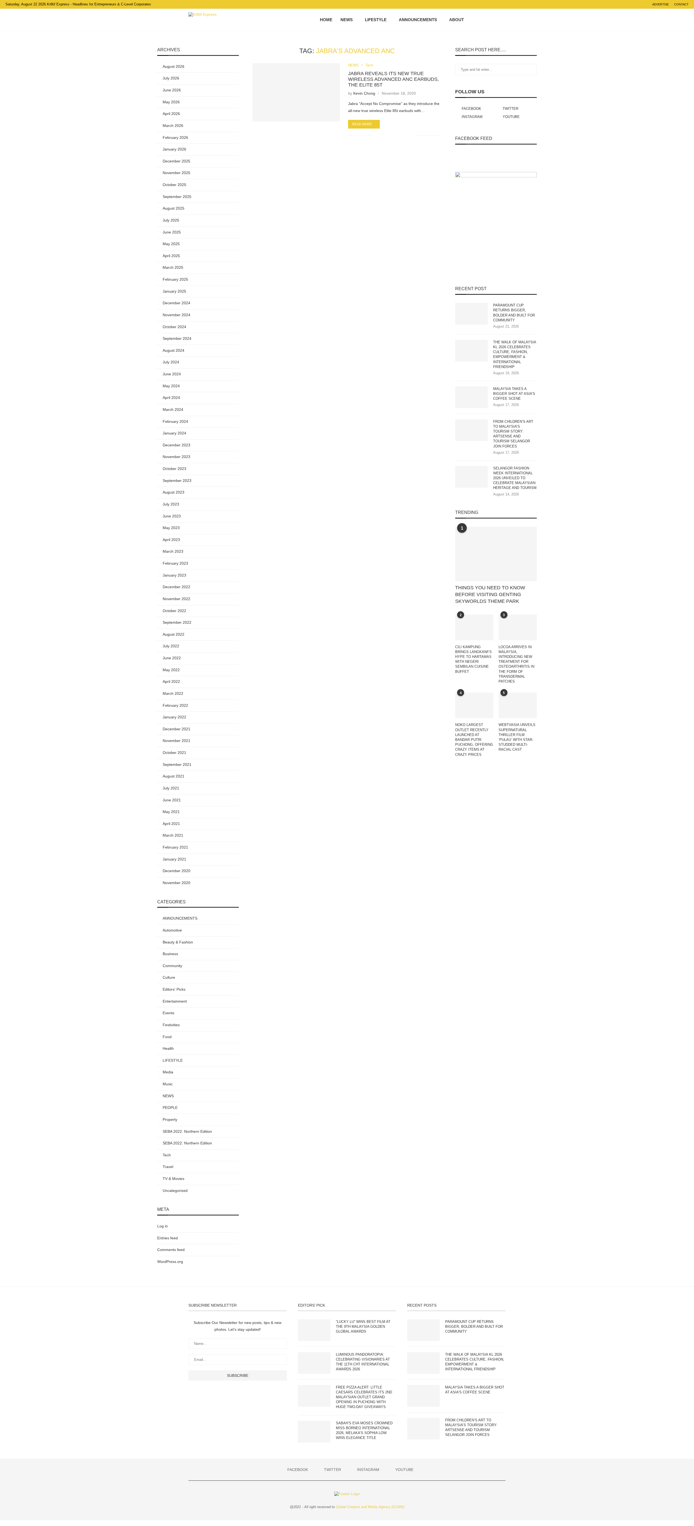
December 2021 (176, 729)
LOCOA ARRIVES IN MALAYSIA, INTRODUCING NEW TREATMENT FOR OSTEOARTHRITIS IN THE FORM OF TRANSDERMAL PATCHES (516, 664)
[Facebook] (477, 20)
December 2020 (176, 871)
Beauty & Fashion (178, 942)
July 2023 (171, 504)
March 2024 (173, 409)
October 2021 (174, 752)
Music (168, 1084)
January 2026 (174, 149)
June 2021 (172, 800)
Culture (169, 977)
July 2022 (171, 646)
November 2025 (176, 173)
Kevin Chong (364, 93)
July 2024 (171, 362)
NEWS (346, 19)
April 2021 (171, 823)
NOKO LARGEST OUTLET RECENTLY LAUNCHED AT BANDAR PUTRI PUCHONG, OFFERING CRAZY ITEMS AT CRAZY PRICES (474, 739)
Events (168, 1013)
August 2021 (173, 776)
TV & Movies (173, 1178)
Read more (362, 124)
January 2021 (174, 859)
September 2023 (177, 480)
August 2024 (173, 350)
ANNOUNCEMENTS (418, 19)
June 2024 (172, 374)
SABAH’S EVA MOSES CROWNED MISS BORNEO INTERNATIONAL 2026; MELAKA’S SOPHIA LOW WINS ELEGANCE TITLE (364, 1430)
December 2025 (176, 161)
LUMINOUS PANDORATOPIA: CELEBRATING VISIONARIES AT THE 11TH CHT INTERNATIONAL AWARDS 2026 (363, 1361)
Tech (369, 65)
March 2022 (173, 693)
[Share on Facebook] (384, 135)
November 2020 (176, 883)
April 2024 (171, 397)
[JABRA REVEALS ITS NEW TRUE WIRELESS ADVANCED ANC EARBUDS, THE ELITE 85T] (296, 92)
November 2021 (176, 740)
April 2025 (171, 256)
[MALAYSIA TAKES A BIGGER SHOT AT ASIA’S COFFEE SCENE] (471, 397)
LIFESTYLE (376, 19)
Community (172, 966)
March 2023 (173, 551)
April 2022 (171, 681)
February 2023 (175, 563)
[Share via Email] (412, 135)
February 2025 (175, 279)
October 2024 (174, 327)
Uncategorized (175, 1190)
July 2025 (171, 220)
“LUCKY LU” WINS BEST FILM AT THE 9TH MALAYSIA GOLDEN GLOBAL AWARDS (363, 1326)
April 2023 (171, 540)
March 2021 (173, 835)
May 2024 (171, 386)
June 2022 (172, 658)
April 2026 (171, 113)
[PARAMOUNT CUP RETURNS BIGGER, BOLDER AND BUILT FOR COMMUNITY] (471, 314)
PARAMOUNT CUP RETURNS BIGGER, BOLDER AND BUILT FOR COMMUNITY (514, 312)
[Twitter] (483, 20)
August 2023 (173, 492)
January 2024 (174, 433)
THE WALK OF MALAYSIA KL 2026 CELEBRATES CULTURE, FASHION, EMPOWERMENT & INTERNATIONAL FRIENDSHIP (514, 354)
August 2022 (173, 634)
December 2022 (176, 587)
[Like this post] (377, 135)
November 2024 (176, 315)
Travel (168, 1167)
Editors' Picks (174, 989)
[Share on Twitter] (389, 135)
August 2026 (173, 66)
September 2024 (177, 338)
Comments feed (171, 1249)
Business (170, 954)
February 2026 (175, 137)
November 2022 (176, 599)
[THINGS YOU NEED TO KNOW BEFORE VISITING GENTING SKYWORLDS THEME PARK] (496, 554)
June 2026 (172, 90)
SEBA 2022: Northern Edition (187, 1131)
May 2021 (171, 812)
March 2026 (173, 125)
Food (167, 1037)
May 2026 (171, 102)
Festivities (171, 1025)
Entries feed (167, 1238)
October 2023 (174, 468)
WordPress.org (170, 1261)
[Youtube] (494, 20)
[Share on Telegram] (401, 135)
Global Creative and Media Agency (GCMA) (370, 1507)
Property (170, 1119)
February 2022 (175, 705)
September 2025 (177, 196)
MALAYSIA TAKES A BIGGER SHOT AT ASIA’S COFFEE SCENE (514, 394)
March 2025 (173, 267)
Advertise (660, 4)
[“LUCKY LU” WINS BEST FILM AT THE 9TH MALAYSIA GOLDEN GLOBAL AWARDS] (314, 1330)
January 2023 (174, 575)
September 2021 (177, 764)
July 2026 (171, 78)
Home (326, 19)
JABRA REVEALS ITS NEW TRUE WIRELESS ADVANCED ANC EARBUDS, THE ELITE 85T (393, 79)
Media (168, 1072)
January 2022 (174, 717)
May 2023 (171, 528)
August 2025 (173, 208)
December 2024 (176, 303)
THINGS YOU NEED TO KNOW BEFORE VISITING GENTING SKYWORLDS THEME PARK (490, 594)
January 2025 (174, 291)
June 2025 (172, 232)
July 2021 (171, 788)
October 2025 (174, 185)
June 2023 (172, 516)
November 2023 (176, 457)
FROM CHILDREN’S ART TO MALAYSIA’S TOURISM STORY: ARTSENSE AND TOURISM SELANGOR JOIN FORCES (513, 434)
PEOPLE (170, 1107)
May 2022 (171, 670)
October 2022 (174, 611)
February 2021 (175, 847)
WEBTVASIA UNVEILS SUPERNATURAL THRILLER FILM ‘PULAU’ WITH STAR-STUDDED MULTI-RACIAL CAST (517, 737)
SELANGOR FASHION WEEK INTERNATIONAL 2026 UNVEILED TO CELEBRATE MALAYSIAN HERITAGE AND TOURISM (514, 478)
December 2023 (176, 445)
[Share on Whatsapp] (395, 135)
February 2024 (175, 421)
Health (168, 1048)
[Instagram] (488, 20)
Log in (162, 1226)
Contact (681, 4)
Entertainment (175, 1001)
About (456, 19)
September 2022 (177, 622)
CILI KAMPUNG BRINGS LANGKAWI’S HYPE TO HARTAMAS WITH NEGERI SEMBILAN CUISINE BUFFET (473, 659)
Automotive (172, 930)
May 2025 (171, 244)
